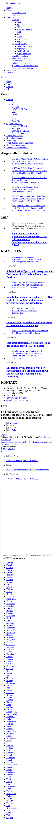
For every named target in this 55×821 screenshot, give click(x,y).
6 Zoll (49, 442)
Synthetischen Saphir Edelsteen (25, 65)
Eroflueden (16, 15)
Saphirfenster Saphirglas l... (23, 192)
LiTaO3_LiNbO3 (24, 29)
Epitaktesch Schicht (20, 56)
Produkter (10, 17)
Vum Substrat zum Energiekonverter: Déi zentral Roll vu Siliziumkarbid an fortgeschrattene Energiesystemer (29, 300)
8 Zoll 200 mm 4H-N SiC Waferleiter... (28, 164)
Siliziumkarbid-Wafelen (11, 442)
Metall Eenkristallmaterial (22, 68)
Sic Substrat (27, 442)
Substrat (15, 20)
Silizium (20, 27)
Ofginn (4, 435)
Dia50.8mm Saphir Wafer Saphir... (26, 201)
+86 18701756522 (30, 460)
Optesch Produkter (20, 44)
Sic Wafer (5, 444)
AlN (19, 32)
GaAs (19, 37)
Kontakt (9, 73)
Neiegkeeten (11, 70)
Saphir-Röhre (16, 444)
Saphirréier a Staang (25, 51)
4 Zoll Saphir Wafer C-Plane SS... (26, 182)
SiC (18, 25)
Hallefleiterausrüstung (21, 63)
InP (18, 34)
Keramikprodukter (19, 58)
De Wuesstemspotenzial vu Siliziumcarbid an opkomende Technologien (29, 324)
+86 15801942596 (14, 460)
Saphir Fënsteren (24, 53)
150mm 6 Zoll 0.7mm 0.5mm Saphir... (28, 173)
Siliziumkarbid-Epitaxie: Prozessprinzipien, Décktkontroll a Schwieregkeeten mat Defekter (30, 274)
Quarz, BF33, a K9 (25, 46)
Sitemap (47, 437)
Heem (8, 8)
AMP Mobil (6, 439)
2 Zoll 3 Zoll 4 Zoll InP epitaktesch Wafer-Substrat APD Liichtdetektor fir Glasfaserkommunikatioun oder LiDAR (29, 239)
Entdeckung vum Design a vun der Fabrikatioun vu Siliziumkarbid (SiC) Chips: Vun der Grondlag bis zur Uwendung (27, 372)
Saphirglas (21, 49)
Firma (8, 10)
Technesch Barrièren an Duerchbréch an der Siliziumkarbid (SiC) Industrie (28, 344)
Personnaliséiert (39, 442)
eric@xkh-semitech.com (16, 398)
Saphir (20, 22)
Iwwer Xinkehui (19, 12)
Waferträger (17, 61)
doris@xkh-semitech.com (17, 400)
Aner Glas (21, 39)
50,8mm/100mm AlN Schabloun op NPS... (30, 210)
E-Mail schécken (8, 449)
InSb (19, 41)
